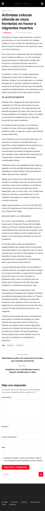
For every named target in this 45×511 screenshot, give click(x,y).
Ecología (5, 502)
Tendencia (12, 504)
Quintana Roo (35, 502)
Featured (10, 345)
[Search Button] (41, 474)
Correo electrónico (10, 437)
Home (4, 11)
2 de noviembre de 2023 (24, 32)
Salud (4, 504)
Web (3, 447)
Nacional (10, 11)
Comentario (7, 397)
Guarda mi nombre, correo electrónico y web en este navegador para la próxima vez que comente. (23, 459)
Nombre (5, 426)
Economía (14, 502)
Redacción (7, 32)
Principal (19, 345)
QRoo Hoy (22, 3)
